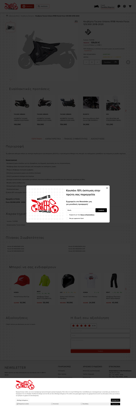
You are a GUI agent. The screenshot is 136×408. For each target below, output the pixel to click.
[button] (107, 188)
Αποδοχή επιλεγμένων (22, 400)
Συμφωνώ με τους (81, 215)
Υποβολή (101, 210)
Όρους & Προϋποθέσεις (87, 215)
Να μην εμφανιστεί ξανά (76, 218)
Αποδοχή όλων (115, 400)
